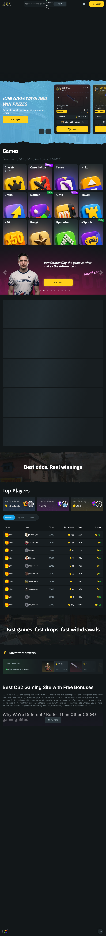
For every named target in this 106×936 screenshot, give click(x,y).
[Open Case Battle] (25, 504)
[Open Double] (94, 504)
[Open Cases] (60, 504)
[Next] (101, 272)
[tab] (9, 517)
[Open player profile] (30, 504)
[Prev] (5, 272)
